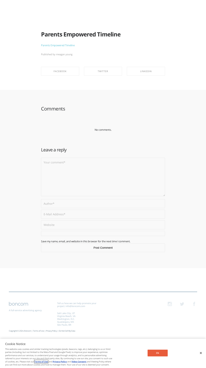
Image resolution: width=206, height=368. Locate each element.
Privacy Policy (51, 330)
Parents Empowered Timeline (81, 34)
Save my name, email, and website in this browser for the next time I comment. (85, 241)
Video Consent (78, 361)
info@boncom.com (75, 306)
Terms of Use (38, 330)
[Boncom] (103, 8)
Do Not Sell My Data (67, 330)
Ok (157, 352)
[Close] (200, 352)
